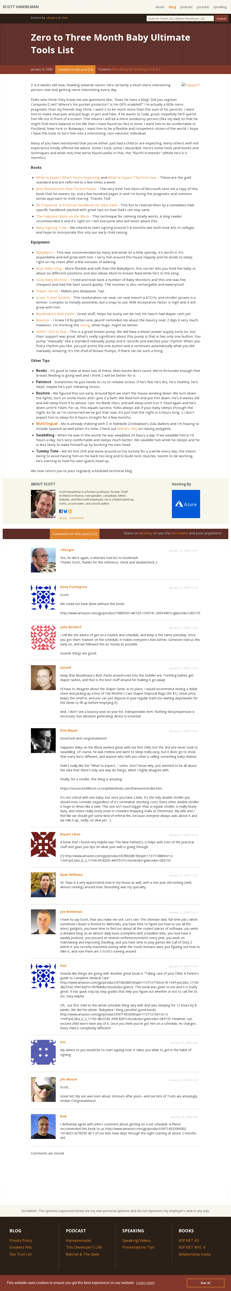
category (51, 18)
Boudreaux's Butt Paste (55, 313)
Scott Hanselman (21, 6)
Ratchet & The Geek (82, 1254)
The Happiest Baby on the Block (62, 216)
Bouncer (43, 320)
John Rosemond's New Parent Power (66, 188)
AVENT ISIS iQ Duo (51, 331)
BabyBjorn (44, 252)
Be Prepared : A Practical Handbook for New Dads (76, 205)
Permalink (179, 533)
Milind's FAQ (127, 428)
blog (172, 7)
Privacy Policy (20, 1240)
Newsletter (77, 518)
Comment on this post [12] (75, 69)
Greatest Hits (20, 1247)
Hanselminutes (78, 1240)
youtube (203, 7)
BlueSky (145, 533)
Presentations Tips (138, 1247)
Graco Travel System (53, 297)
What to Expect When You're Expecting (68, 177)
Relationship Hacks (195, 1254)
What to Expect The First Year (132, 177)
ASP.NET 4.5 (189, 1240)
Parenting (138, 69)
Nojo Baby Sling (49, 268)
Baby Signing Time (51, 227)
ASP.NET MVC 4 (192, 1247)
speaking (220, 7)
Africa (116, 69)
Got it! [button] (205, 1283)
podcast (186, 7)
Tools (152, 69)
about (159, 7)
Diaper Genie (47, 291)
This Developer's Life (84, 1247)
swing (85, 325)
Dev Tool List (20, 1254)
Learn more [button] (145, 1283)
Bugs (125, 69)
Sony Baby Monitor (51, 279)
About (63, 518)
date (65, 18)
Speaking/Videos (136, 1240)
